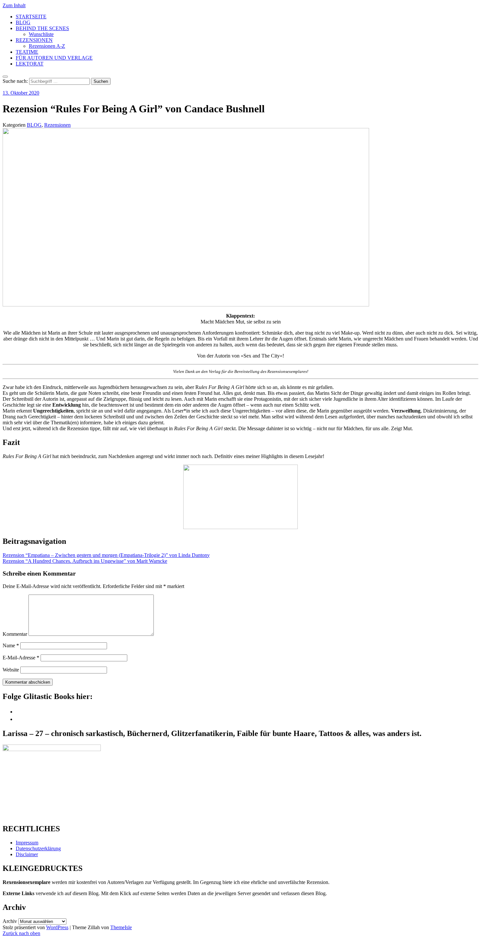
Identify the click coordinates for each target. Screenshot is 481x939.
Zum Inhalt (14, 5)
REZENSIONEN (34, 40)
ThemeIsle (121, 927)
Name (11, 645)
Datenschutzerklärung (38, 848)
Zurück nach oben (21, 933)
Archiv (10, 921)
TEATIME (27, 52)
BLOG (23, 22)
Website (11, 669)
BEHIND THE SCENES (42, 28)
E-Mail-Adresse (21, 657)
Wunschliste (41, 34)
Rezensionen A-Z (47, 46)
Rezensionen (57, 125)
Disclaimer (27, 854)
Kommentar (15, 634)
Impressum (27, 842)
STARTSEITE (31, 16)
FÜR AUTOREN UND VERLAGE (54, 58)
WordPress (57, 927)
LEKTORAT (30, 63)
